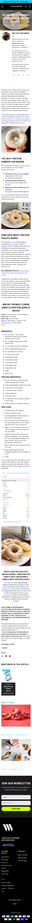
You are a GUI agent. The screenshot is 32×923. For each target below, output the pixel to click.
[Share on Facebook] (6, 656)
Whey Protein (19, 174)
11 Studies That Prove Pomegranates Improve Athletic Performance (15, 730)
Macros (4, 320)
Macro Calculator (23, 855)
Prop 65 (3, 868)
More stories (7, 702)
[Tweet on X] (2, 656)
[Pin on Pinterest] (10, 656)
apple (12, 291)
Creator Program (6, 882)
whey (13, 242)
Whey (22, 195)
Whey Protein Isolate (22, 165)
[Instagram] (13, 75)
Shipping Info (5, 871)
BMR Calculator (22, 857)
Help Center (4, 859)
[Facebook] (23, 75)
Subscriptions (5, 857)
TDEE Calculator (22, 860)
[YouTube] (28, 75)
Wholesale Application (7, 885)
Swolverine (18, 912)
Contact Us (4, 862)
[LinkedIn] (18, 75)
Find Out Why (8, 845)
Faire (2, 891)
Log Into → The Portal (7, 888)
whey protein (19, 281)
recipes (4, 648)
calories (9, 183)
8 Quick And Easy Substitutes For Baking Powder (14, 765)
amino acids (14, 244)
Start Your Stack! (24, 1)
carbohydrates (6, 323)
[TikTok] (13, 80)
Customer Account (6, 865)
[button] (29, 6)
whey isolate (5, 283)
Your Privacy (4, 874)
